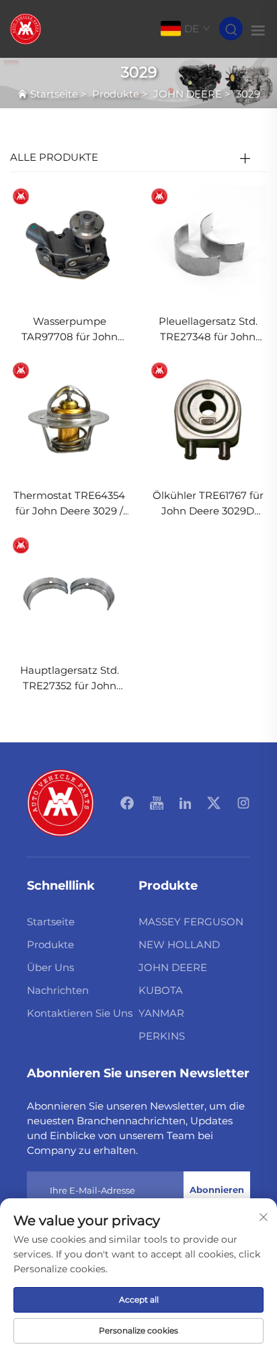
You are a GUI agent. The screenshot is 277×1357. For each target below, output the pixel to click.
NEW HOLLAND (179, 944)
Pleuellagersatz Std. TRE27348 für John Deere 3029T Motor (208, 330)
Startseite (54, 93)
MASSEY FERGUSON (190, 921)
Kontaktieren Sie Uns (79, 1013)
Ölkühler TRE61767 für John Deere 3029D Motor (208, 504)
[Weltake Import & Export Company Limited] (25, 28)
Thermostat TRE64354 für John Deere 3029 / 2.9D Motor (69, 504)
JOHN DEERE (187, 93)
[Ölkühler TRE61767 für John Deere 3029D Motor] (208, 418)
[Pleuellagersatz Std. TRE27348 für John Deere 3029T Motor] (208, 243)
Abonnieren (217, 1189)
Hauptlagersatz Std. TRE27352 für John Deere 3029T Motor (69, 679)
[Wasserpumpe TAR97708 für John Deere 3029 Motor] (69, 243)
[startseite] (60, 802)
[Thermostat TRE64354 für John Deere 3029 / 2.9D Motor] (69, 418)
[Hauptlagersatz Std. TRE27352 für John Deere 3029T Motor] (69, 592)
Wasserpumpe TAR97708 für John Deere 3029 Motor (70, 330)
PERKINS (161, 1036)
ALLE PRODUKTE (54, 157)
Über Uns (50, 967)
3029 (248, 93)
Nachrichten (58, 990)
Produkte (115, 93)
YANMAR (161, 1013)
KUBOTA (160, 990)
